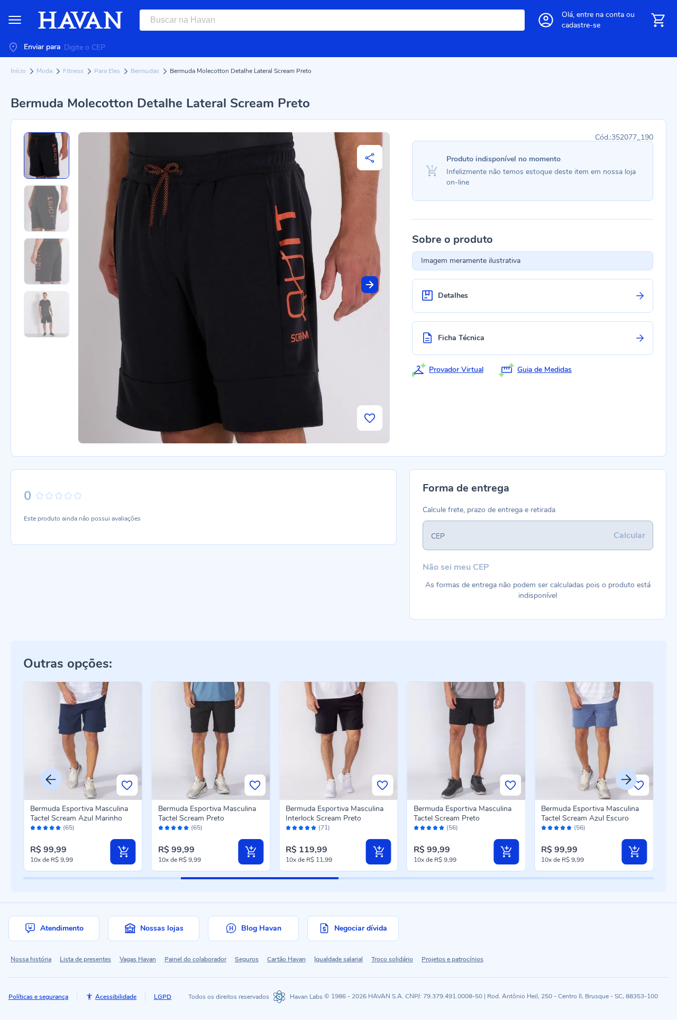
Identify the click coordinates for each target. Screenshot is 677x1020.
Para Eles (108, 71)
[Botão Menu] (14, 20)
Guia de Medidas (544, 370)
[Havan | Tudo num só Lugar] (80, 20)
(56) (452, 828)
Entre (600, 15)
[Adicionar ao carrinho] (123, 851)
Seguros (247, 959)
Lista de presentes (85, 959)
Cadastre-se (581, 25)
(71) (324, 828)
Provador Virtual (456, 370)
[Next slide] (369, 284)
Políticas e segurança (38, 996)
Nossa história (31, 959)
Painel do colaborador (195, 959)
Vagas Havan (138, 959)
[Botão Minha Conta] (545, 20)
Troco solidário (392, 959)
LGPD (162, 996)
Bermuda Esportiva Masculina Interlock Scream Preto (334, 813)
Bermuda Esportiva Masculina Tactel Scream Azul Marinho (79, 813)
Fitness (74, 71)
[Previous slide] (50, 779)
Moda (45, 71)
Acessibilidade (115, 996)
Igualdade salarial (338, 959)
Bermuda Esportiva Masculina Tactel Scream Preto (207, 813)
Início (19, 71)
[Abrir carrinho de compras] (658, 20)
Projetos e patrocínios (452, 959)
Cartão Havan (286, 959)
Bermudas (146, 71)
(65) (69, 828)
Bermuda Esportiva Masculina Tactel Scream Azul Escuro (590, 813)
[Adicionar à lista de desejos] (369, 418)
